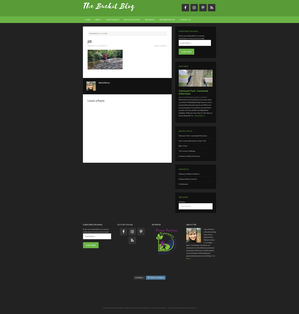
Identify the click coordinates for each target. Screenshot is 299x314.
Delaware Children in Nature (189, 174)
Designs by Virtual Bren (187, 308)
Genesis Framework (159, 308)
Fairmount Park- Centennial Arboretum (193, 136)
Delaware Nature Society (188, 179)
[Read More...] (200, 116)
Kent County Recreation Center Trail (192, 141)
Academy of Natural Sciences (189, 156)
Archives (182, 202)
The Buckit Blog (109, 8)
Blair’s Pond (183, 146)
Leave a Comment (160, 46)
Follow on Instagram (157, 278)
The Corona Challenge (187, 151)
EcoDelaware (183, 184)
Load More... (139, 278)
